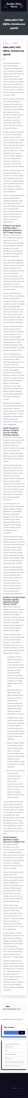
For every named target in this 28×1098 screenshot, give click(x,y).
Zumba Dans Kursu (14, 5)
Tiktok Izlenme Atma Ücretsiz (13, 1066)
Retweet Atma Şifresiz (11, 1054)
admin (6, 43)
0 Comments (14, 43)
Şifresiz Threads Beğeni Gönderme (14, 1062)
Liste (6, 1050)
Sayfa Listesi (8, 1058)
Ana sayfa (14, 1088)
